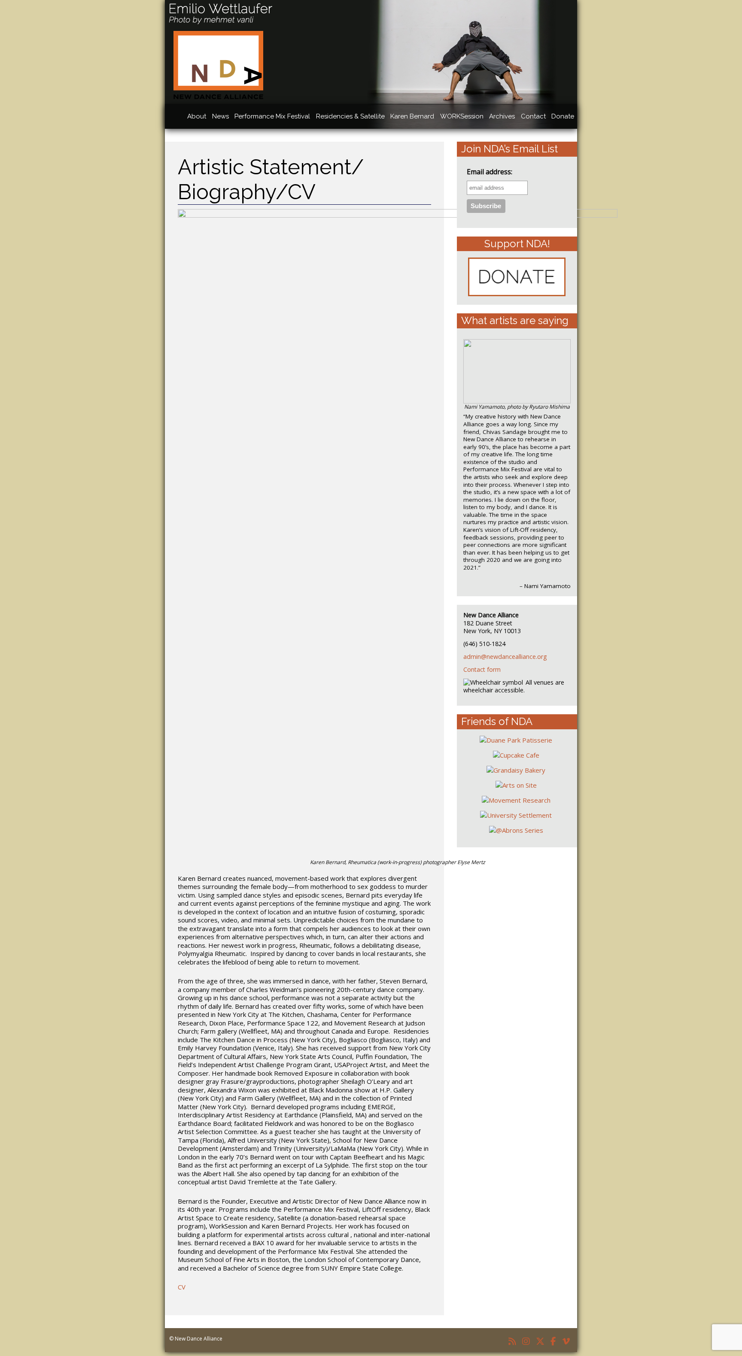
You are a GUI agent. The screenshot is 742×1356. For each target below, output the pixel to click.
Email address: (489, 171)
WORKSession (462, 116)
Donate (562, 116)
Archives (502, 116)
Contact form (482, 669)
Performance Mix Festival (272, 116)
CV (182, 1287)
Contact (533, 116)
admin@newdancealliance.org (505, 656)
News (220, 116)
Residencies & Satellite (350, 116)
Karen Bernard (412, 116)
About (196, 116)
